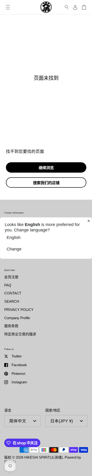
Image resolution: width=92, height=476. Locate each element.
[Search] (67, 7)
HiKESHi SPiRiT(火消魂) (43, 457)
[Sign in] (75, 7)
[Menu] (8, 7)
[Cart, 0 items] (84, 7)
